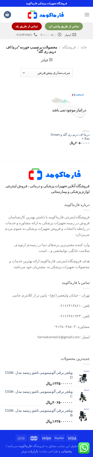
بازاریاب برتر (29, 451)
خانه (84, 47)
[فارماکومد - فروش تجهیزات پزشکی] (46, 15)
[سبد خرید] (7, 14)
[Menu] (87, 14)
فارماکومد (25, 446)
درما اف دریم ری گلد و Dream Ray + (70, 136)
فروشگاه (69, 47)
